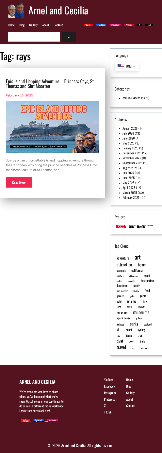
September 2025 (132, 162)
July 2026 (128, 133)
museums (141, 312)
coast (147, 275)
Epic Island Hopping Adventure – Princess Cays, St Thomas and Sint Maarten (50, 83)
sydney (141, 329)
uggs (133, 348)
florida (136, 291)
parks (134, 324)
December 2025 (131, 153)
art (138, 257)
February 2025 (130, 197)
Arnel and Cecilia (58, 10)
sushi (129, 329)
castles (120, 276)
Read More (19, 182)
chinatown (133, 276)
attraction (124, 264)
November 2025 (131, 158)
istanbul (132, 301)
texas (129, 335)
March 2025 (129, 192)
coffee (119, 281)
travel (121, 347)
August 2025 (130, 167)
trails (142, 341)
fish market (122, 291)
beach (142, 265)
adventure (123, 257)
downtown (122, 285)
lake (119, 306)
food (147, 290)
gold (119, 301)
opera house (124, 318)
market (129, 306)
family (136, 285)
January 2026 (130, 148)
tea (118, 335)
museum (122, 312)
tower (131, 341)
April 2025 (128, 187)
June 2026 (128, 138)
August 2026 (130, 128)
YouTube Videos (131, 97)
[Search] (69, 37)
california (137, 270)
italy (145, 301)
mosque (142, 306)
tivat (120, 341)
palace (139, 318)
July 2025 (128, 172)
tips (140, 335)
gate (132, 296)
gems (143, 295)
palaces (120, 324)
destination (147, 280)
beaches (121, 270)
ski (118, 329)
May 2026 (128, 143)
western (144, 348)
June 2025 (128, 177)
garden (120, 296)
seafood (148, 324)
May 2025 (128, 182)
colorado (131, 281)
